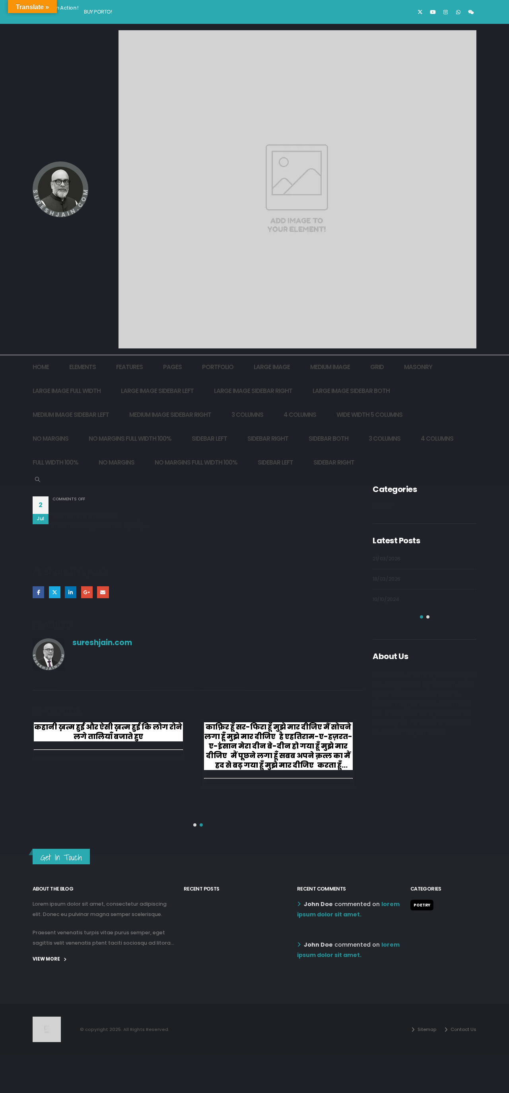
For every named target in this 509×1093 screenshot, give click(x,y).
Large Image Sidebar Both (351, 391)
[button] (38, 479)
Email (103, 592)
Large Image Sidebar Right (253, 391)
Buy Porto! (98, 12)
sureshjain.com (102, 642)
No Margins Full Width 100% (130, 438)
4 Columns (300, 414)
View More (47, 959)
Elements (82, 367)
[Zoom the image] (47, 1021)
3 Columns (247, 414)
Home (41, 367)
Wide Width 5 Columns (369, 414)
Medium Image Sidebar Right (170, 414)
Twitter (54, 592)
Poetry (382, 505)
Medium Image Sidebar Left (71, 414)
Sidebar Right (267, 438)
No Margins (50, 438)
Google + (87, 592)
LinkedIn (70, 592)
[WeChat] (470, 12)
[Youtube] (432, 12)
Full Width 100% (55, 462)
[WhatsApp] (458, 12)
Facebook (38, 592)
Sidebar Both (328, 438)
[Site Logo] (60, 189)
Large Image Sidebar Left (157, 391)
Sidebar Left (209, 438)
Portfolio (217, 367)
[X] (419, 12)
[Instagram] (445, 12)
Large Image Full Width (67, 391)
